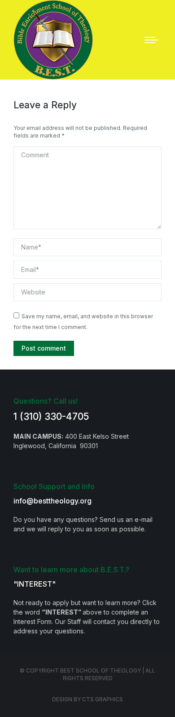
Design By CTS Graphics (87, 699)
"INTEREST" (34, 583)
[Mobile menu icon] (151, 40)
